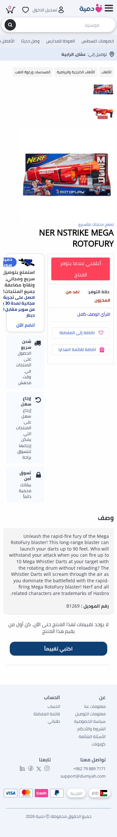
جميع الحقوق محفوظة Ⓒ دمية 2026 (58, 816)
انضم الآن (25, 325)
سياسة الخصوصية (90, 721)
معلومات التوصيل (90, 714)
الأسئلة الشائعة (92, 736)
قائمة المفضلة (46, 714)
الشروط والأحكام (91, 729)
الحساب (53, 706)
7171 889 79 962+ (89, 768)
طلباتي (54, 721)
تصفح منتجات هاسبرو (96, 224)
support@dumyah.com (83, 776)
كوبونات (99, 744)
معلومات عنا (95, 706)
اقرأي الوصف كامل (93, 314)
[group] (103, 89)
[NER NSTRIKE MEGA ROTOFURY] (67, 174)
